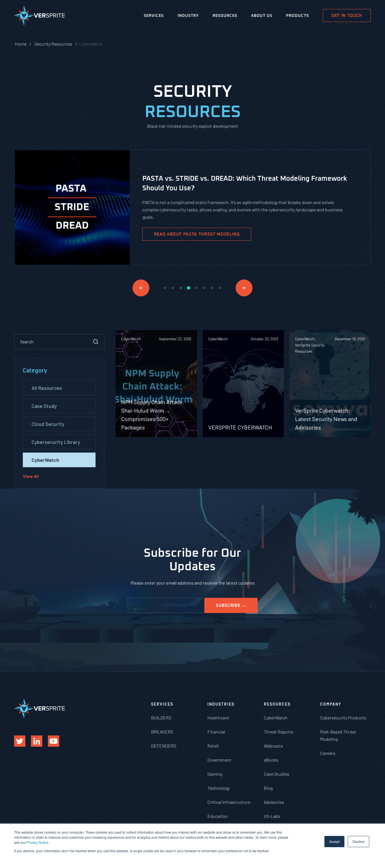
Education (217, 816)
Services (154, 16)
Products (297, 16)
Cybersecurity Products (343, 717)
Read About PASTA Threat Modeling (197, 234)
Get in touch (346, 16)
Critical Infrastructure (228, 802)
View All (31, 476)
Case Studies (276, 774)
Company (330, 704)
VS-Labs (272, 816)
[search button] (95, 341)
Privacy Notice (37, 842)
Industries (220, 704)
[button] (140, 287)
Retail (213, 745)
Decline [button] (358, 841)
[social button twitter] (19, 741)
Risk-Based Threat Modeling (338, 735)
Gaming (214, 774)
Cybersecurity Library (56, 442)
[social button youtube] (53, 741)
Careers (327, 753)
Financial (216, 731)
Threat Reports (278, 731)
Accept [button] (334, 841)
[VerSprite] (39, 17)
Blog (268, 788)
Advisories (274, 802)
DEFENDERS (163, 745)
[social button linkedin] (36, 741)
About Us (261, 16)
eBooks (271, 759)
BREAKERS (162, 731)
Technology (218, 788)
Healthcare (218, 717)
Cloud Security (48, 424)
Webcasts (273, 745)
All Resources (47, 388)
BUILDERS (161, 717)
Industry (188, 16)
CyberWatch (45, 460)
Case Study (44, 406)
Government (219, 759)
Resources (225, 16)
